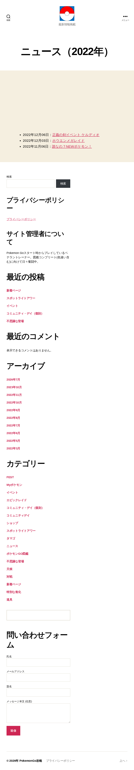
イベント (12, 305)
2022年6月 (13, 433)
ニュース (12, 546)
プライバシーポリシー (21, 219)
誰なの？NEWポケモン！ (72, 146)
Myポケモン (14, 484)
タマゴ (11, 538)
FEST (10, 477)
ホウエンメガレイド (68, 140)
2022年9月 (13, 410)
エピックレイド (17, 500)
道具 (9, 599)
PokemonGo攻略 (30, 760)
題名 (9, 686)
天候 (9, 569)
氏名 (9, 656)
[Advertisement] (67, 108)
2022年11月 (14, 394)
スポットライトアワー (21, 298)
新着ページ (14, 290)
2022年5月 (13, 440)
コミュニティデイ (18, 515)
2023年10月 (14, 387)
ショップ (12, 523)
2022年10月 (14, 402)
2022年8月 (13, 417)
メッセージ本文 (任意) (19, 701)
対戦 (9, 576)
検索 (9, 176)
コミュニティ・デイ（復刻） (25, 313)
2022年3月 (13, 448)
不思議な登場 (15, 321)
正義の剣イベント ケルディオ (76, 135)
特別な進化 (14, 592)
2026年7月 (13, 379)
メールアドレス (16, 671)
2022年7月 (13, 425)
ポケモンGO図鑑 (17, 553)
